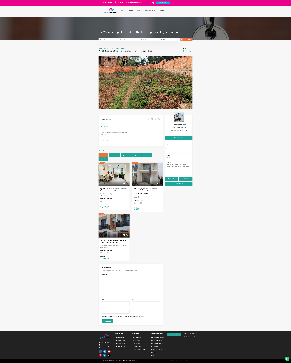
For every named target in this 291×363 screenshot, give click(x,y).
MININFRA (153, 352)
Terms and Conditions (182, 360)
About (123, 10)
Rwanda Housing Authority (157, 340)
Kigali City (106, 48)
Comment (105, 274)
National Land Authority (156, 349)
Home (100, 48)
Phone (168, 155)
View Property (114, 181)
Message (168, 162)
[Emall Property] (111, 11)
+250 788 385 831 (181, 128)
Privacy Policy (173, 360)
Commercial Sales (137, 346)
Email (133, 299)
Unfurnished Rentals (120, 340)
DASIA (138, 360)
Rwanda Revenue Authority (157, 343)
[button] (287, 359)
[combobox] (109, 39)
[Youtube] (109, 351)
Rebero (123, 48)
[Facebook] (100, 351)
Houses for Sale (136, 340)
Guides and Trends (149, 10)
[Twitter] (104, 351)
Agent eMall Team (178, 124)
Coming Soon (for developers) (139, 349)
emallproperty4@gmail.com (181, 133)
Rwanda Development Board (157, 337)
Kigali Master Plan (155, 346)
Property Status (147, 155)
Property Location (135, 155)
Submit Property (163, 2)
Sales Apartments (137, 337)
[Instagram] (109, 355)
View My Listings (178, 137)
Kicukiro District (115, 48)
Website (104, 308)
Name (103, 299)
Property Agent (103, 159)
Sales (138, 10)
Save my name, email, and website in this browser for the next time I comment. (124, 316)
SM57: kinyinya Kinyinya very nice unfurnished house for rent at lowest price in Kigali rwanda (147, 191)
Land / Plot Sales (136, 343)
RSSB (152, 355)
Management (162, 10)
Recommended (103, 155)
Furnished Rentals (120, 337)
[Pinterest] (100, 355)
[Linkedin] (104, 355)
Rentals (131, 10)
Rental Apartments (120, 343)
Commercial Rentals (120, 346)
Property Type (125, 155)
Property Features (114, 155)
